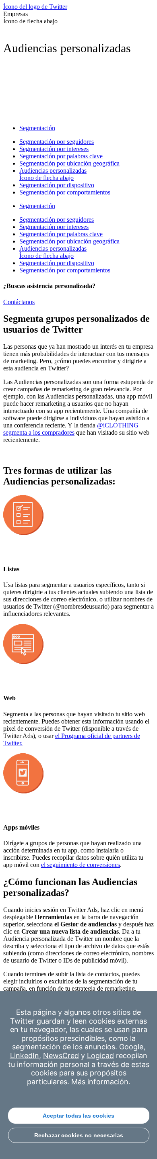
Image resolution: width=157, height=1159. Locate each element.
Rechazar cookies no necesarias (78, 1135)
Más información (99, 1081)
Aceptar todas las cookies (78, 1115)
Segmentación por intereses (54, 148)
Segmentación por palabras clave (61, 156)
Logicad (100, 1055)
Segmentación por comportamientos (64, 192)
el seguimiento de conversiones (80, 864)
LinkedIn (24, 1055)
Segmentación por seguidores (56, 141)
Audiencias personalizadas (53, 174)
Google (131, 1046)
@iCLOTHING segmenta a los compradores (70, 429)
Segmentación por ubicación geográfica (69, 163)
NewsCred (61, 1055)
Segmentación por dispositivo (56, 185)
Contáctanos (19, 301)
